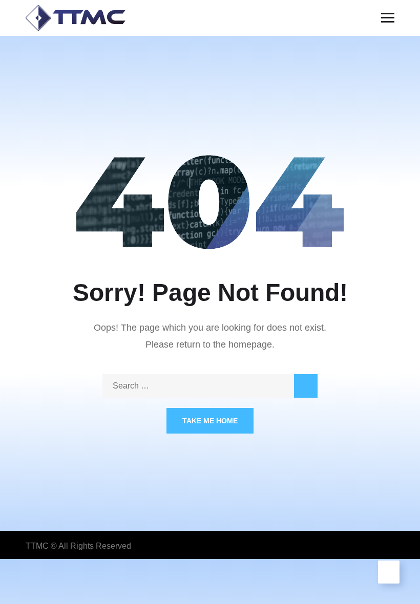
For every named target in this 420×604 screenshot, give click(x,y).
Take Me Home (210, 421)
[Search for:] (210, 385)
